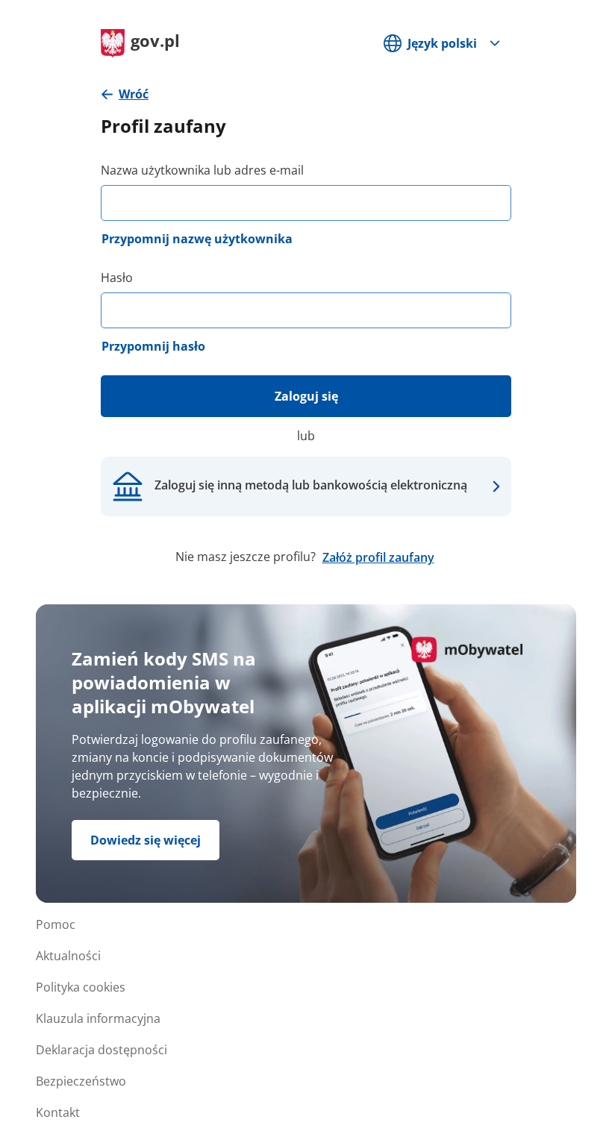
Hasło (117, 277)
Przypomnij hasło (153, 346)
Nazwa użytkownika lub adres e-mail (202, 170)
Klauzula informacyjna (98, 1018)
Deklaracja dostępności (101, 1050)
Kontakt (58, 1112)
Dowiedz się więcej (145, 840)
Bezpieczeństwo (81, 1081)
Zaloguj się (306, 396)
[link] (125, 95)
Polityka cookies (80, 987)
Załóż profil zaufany (378, 557)
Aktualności (68, 956)
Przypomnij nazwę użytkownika (197, 239)
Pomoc (55, 924)
